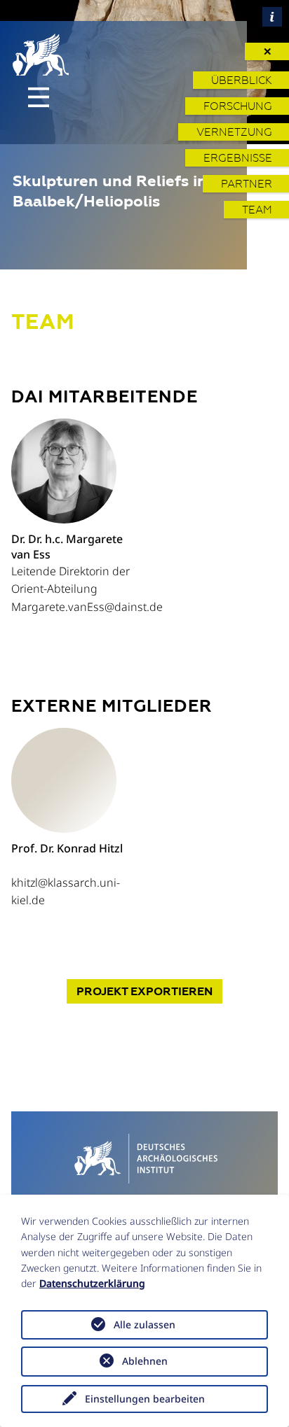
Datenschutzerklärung (92, 1283)
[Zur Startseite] (144, 1157)
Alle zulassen (144, 1324)
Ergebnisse (237, 158)
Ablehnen (145, 1361)
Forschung (237, 106)
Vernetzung (234, 132)
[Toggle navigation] (38, 97)
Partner (246, 184)
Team (257, 210)
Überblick (241, 80)
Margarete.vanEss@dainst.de (87, 606)
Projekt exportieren (144, 991)
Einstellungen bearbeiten (145, 1398)
